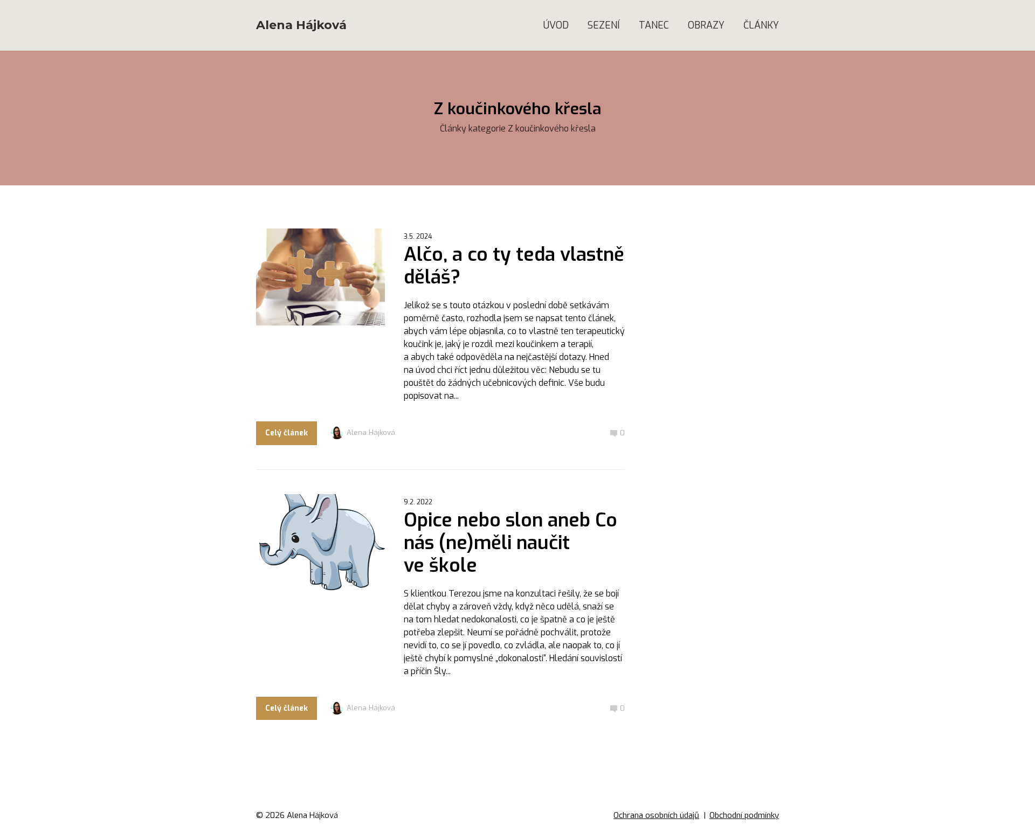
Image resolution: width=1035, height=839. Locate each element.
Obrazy (706, 25)
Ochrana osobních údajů (656, 815)
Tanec (654, 25)
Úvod (556, 25)
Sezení (604, 25)
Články (761, 25)
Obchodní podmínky (744, 815)
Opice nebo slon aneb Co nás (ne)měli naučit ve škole (510, 543)
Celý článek (286, 433)
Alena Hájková (301, 25)
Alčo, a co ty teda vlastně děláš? (514, 265)
